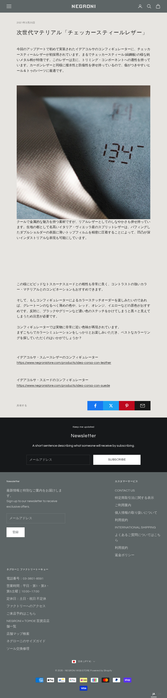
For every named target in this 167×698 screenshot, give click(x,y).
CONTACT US (125, 490)
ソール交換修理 (18, 648)
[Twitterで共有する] (111, 405)
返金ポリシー (124, 555)
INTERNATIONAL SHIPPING (135, 527)
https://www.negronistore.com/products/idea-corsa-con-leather (64, 362)
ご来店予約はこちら (21, 613)
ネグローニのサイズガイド (26, 641)
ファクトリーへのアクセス (26, 606)
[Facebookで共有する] (95, 405)
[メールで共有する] (142, 405)
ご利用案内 (123, 505)
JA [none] (154, 693)
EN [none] (159, 693)
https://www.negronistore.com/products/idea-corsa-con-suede (63, 385)
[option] (160, 694)
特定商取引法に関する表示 (134, 497)
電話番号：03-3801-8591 (25, 578)
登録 (15, 532)
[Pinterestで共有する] (127, 405)
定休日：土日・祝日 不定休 (26, 598)
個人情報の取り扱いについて (136, 512)
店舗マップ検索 (18, 633)
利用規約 (121, 520)
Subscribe (117, 459)
